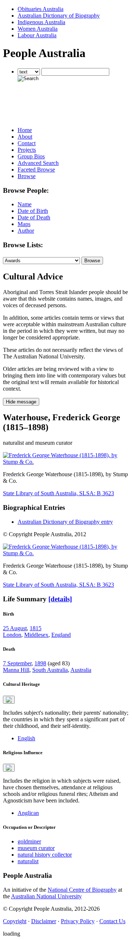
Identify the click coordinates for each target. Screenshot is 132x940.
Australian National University (46, 896)
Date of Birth (33, 211)
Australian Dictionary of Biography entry (65, 522)
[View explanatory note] (9, 700)
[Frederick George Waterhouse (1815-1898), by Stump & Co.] (66, 462)
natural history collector (45, 854)
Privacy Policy (78, 921)
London (12, 635)
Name (25, 204)
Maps (24, 224)
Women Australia (38, 29)
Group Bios (31, 156)
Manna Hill (16, 670)
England (61, 635)
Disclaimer (43, 921)
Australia (80, 670)
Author (26, 231)
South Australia (50, 670)
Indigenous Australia (41, 22)
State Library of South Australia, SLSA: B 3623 (58, 493)
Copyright (14, 921)
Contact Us (112, 921)
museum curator (36, 848)
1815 (35, 628)
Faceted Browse (36, 169)
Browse (27, 176)
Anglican (28, 813)
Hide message (21, 402)
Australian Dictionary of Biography (59, 15)
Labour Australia (37, 35)
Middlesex (36, 635)
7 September (17, 663)
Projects (27, 150)
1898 (40, 663)
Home (25, 130)
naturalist (28, 861)
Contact (27, 143)
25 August (15, 628)
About (25, 137)
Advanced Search (38, 163)
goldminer (29, 841)
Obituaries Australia (40, 9)
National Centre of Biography (82, 890)
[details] (60, 599)
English (26, 738)
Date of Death (34, 217)
